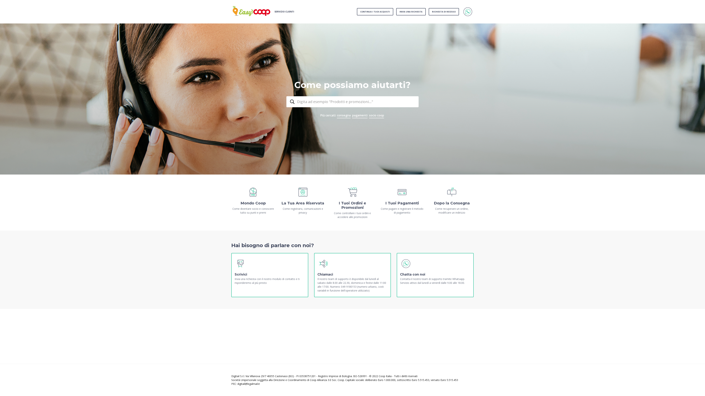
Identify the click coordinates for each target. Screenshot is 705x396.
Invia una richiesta (411, 11)
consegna (344, 115)
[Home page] (251, 11)
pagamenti (360, 115)
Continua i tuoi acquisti (375, 11)
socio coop (376, 115)
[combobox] (352, 101)
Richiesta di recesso (444, 11)
